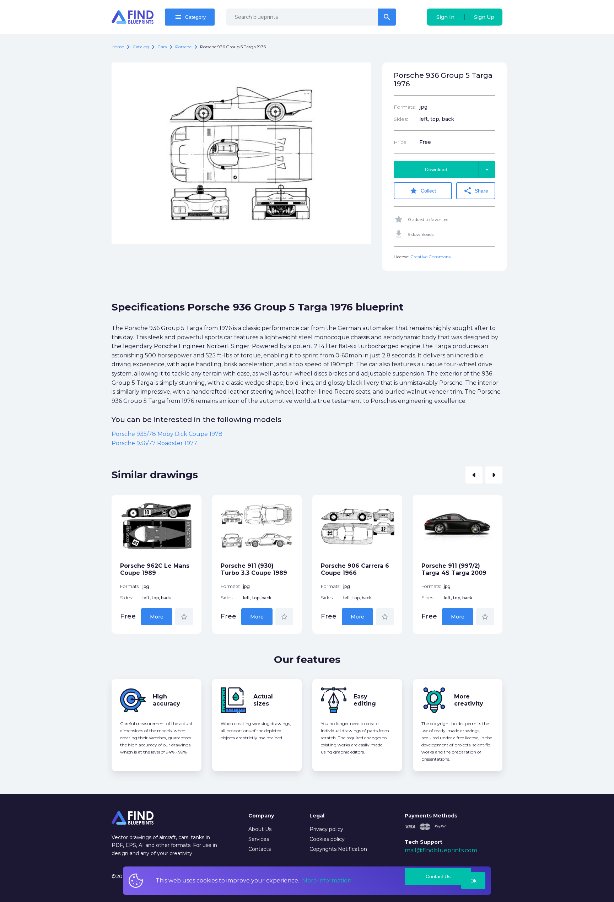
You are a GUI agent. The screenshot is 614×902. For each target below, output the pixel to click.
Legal (316, 815)
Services (258, 839)
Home (118, 46)
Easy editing (365, 700)
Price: (401, 142)
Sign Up (484, 17)
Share (475, 191)
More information (326, 880)
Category (190, 17)
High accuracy (166, 700)
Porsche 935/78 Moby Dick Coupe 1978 (167, 434)
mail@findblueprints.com (441, 850)
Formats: (405, 107)
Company (261, 815)
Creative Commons (430, 256)
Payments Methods (431, 815)
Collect (422, 191)
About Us (259, 829)
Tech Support (423, 842)
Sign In (445, 17)
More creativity (468, 700)
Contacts (259, 849)
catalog (141, 46)
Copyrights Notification (338, 849)
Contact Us (438, 876)
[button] (474, 475)
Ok (473, 881)
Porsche (183, 46)
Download (458, 169)
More (156, 617)
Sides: (401, 119)
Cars (162, 46)
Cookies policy (327, 839)
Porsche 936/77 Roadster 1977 (154, 443)
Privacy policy (326, 829)
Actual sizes (263, 700)
